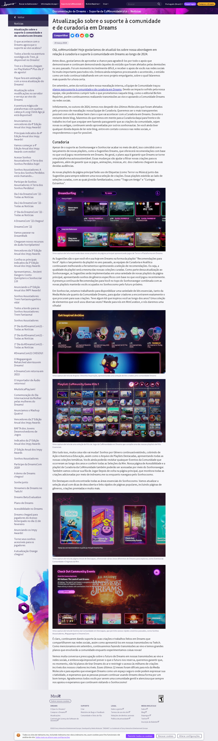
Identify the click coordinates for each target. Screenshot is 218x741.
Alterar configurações (189, 736)
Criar (82, 709)
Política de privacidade (120, 718)
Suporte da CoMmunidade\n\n (108, 11)
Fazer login (190, 4)
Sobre (143, 709)
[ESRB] (161, 698)
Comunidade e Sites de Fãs (91, 715)
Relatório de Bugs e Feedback (92, 712)
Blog (143, 712)
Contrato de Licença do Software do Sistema (64, 719)
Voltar (21, 17)
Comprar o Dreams (206, 4)
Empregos (145, 715)
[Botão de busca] (159, 4)
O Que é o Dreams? (57, 709)
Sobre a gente (116, 709)
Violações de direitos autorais (122, 715)
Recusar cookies (165, 736)
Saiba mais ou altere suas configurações (53, 737)
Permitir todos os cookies (140, 736)
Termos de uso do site (119, 712)
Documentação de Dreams (69, 11)
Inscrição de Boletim (149, 722)
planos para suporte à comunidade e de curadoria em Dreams (87, 89)
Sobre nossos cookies (60, 701)
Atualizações (55, 715)
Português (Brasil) (173, 4)
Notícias (135, 11)
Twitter (144, 718)
